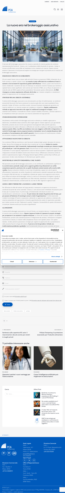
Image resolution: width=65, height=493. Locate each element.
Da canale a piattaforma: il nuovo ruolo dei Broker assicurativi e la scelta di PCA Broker (50, 403)
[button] (58, 9)
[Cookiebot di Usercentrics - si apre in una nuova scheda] (52, 230)
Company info (48, 489)
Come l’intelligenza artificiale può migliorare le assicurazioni (46, 375)
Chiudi (12, 261)
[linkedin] (29, 460)
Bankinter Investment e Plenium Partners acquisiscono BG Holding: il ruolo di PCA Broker (50, 395)
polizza (28, 311)
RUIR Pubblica (57, 489)
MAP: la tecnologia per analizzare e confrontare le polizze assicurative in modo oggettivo (50, 420)
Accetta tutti (53, 261)
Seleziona (31, 261)
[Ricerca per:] (18, 394)
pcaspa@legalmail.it (29, 453)
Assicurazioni (7, 311)
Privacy (48, 249)
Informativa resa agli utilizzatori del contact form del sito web (46, 300)
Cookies (41, 249)
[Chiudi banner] (62, 230)
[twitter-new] (24, 460)
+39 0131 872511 (49, 451)
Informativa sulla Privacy (20, 296)
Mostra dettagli (56, 256)
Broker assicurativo (18, 311)
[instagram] (34, 460)
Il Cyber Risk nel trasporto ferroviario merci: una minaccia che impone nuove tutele (50, 412)
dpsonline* (20, 492)
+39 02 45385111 (7, 471)
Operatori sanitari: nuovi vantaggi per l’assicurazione (16, 375)
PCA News (32, 21)
